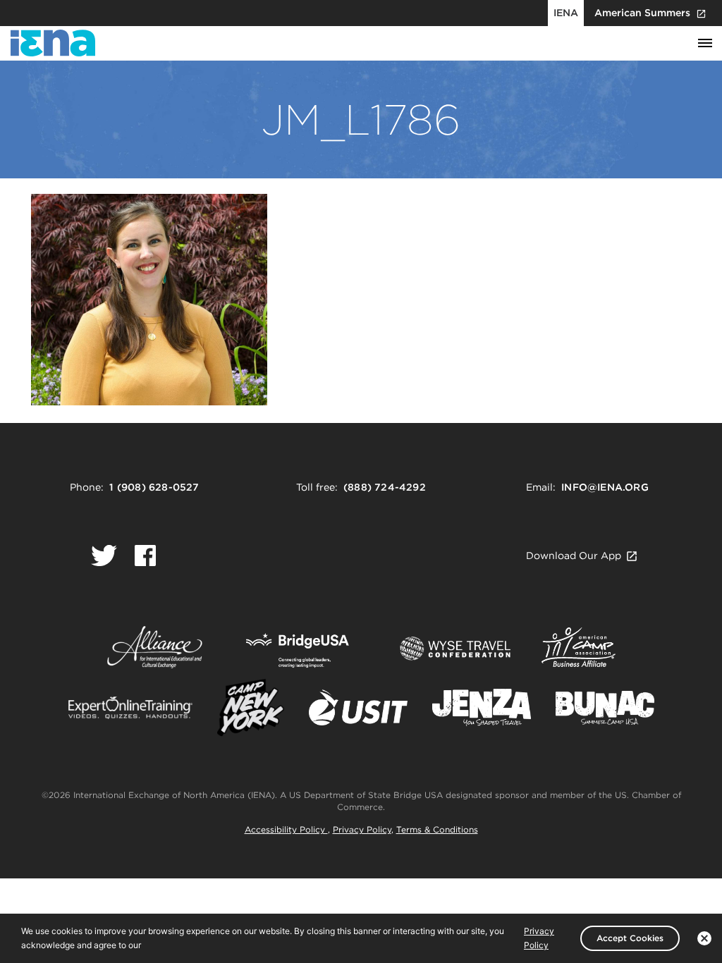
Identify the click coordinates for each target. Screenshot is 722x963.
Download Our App (573, 555)
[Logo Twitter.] (104, 555)
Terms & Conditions (437, 829)
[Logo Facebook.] (145, 555)
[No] (704, 938)
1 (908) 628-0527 (154, 487)
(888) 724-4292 (384, 487)
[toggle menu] (705, 44)
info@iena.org (605, 487)
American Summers (642, 12)
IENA (565, 12)
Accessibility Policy (286, 829)
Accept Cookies (629, 938)
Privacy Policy (362, 829)
